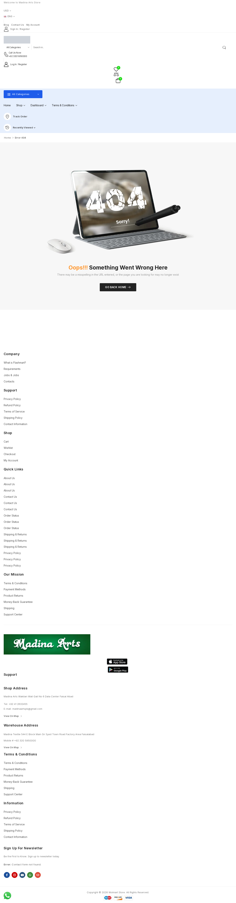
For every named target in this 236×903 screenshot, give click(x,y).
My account (33, 24)
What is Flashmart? (15, 362)
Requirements (12, 368)
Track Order (20, 116)
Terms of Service (14, 411)
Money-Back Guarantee (18, 601)
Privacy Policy (12, 398)
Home (7, 105)
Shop (19, 105)
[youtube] (22, 875)
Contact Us (10, 496)
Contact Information (15, 424)
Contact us (17, 24)
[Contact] (6, 54)
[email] (38, 875)
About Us (9, 478)
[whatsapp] (30, 875)
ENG (10, 16)
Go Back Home (115, 287)
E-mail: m (9, 708)
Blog (6, 24)
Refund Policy (12, 405)
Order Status (11, 515)
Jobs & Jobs (11, 375)
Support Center (13, 614)
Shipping (9, 608)
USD (6, 10)
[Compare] (116, 74)
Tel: (6, 703)
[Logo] (115, 40)
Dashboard (37, 105)
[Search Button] (225, 47)
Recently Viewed (23, 127)
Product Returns (13, 595)
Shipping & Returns (15, 534)
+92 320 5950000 (18, 56)
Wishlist (8, 447)
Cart (6, 441)
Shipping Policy (13, 417)
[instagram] (15, 875)
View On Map (11, 716)
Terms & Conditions (63, 105)
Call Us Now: (15, 52)
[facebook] (7, 875)
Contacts (9, 381)
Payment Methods (15, 589)
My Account (11, 460)
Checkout (9, 454)
